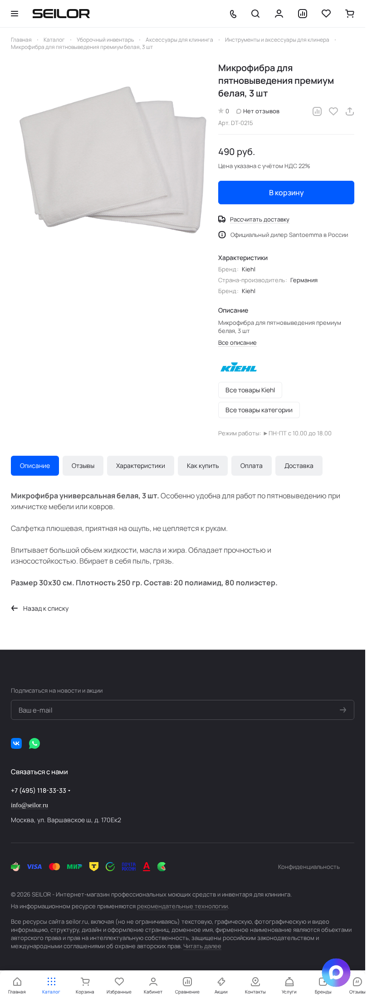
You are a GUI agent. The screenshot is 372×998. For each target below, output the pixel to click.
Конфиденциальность (309, 867)
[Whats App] (34, 743)
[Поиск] (255, 13)
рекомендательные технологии (182, 906)
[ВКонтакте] (16, 743)
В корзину (286, 193)
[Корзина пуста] (349, 13)
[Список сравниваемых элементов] (302, 13)
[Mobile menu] (14, 13)
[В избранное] (333, 111)
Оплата (251, 465)
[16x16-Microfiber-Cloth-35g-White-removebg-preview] (110, 161)
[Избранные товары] (326, 13)
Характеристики (140, 465)
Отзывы (83, 465)
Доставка (298, 465)
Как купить (203, 465)
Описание (35, 465)
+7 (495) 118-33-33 (38, 790)
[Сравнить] (317, 111)
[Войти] (279, 13)
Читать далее (202, 946)
